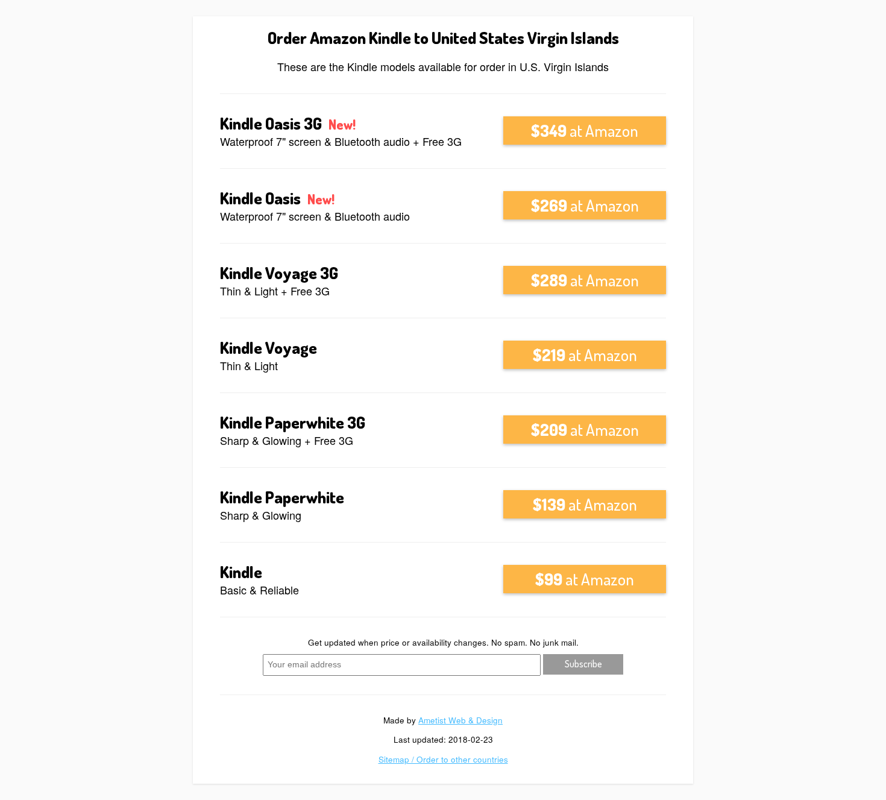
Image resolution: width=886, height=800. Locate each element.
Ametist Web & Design (460, 720)
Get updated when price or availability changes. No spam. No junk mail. (443, 642)
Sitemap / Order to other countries (443, 759)
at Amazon (584, 130)
